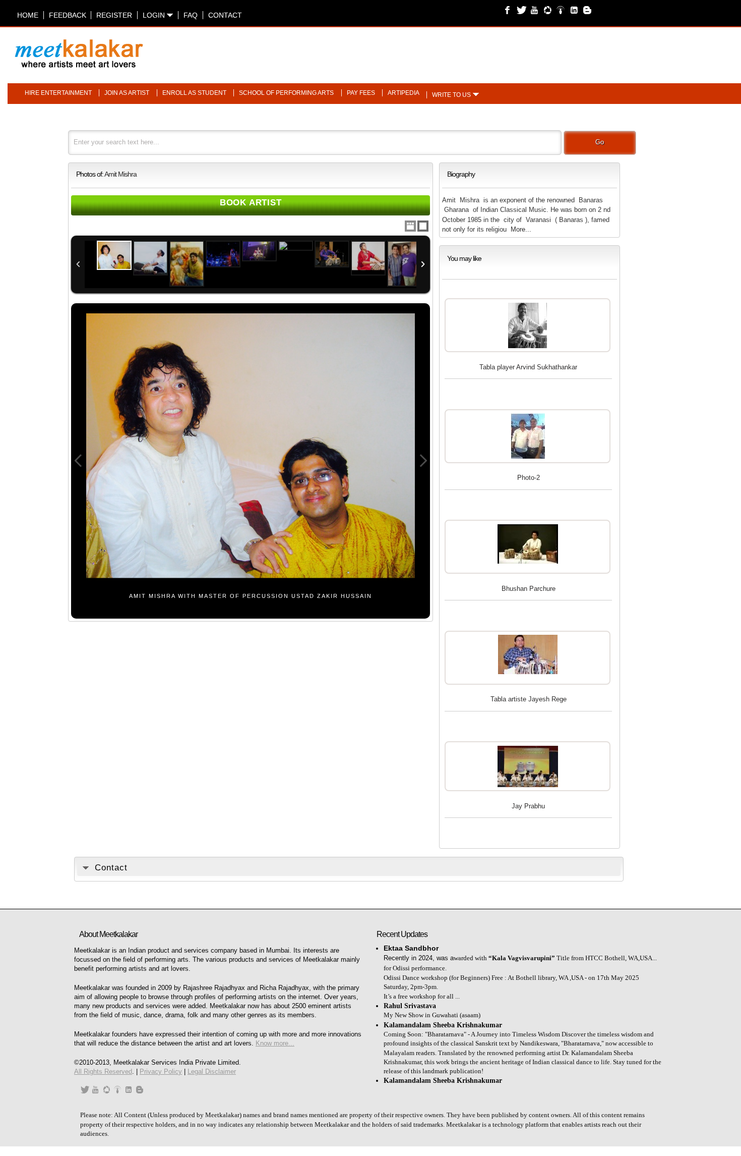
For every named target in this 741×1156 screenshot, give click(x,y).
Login (155, 15)
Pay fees (361, 92)
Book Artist (251, 202)
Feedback (67, 15)
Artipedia (403, 92)
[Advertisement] (497, 48)
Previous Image (78, 461)
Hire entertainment (58, 92)
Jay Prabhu (528, 806)
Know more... (275, 1043)
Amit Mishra (120, 174)
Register (114, 15)
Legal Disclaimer (212, 1071)
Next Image (423, 461)
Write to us (451, 94)
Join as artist (126, 92)
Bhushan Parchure (528, 588)
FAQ (190, 15)
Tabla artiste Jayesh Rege (528, 699)
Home (27, 15)
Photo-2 (528, 477)
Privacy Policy (161, 1071)
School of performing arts (286, 92)
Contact (225, 15)
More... (521, 229)
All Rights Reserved (103, 1071)
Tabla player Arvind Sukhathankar (528, 367)
